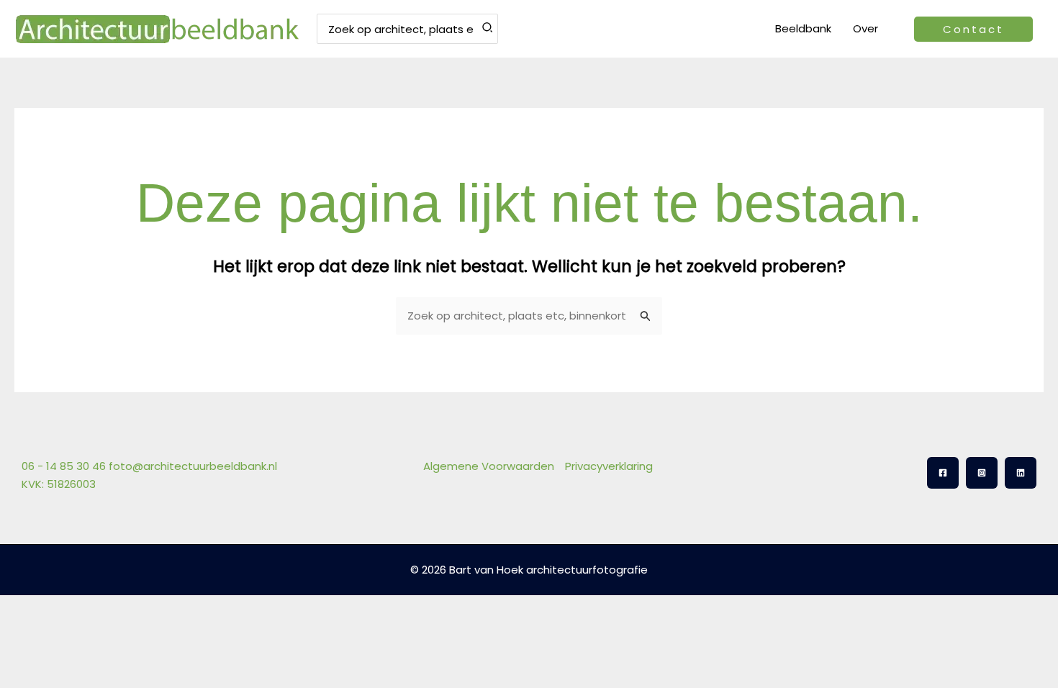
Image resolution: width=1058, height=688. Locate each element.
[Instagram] (982, 473)
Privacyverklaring (609, 466)
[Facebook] (943, 473)
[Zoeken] (488, 28)
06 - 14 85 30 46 (64, 466)
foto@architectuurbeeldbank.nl (193, 466)
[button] (973, 29)
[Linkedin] (1020, 473)
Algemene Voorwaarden (488, 466)
